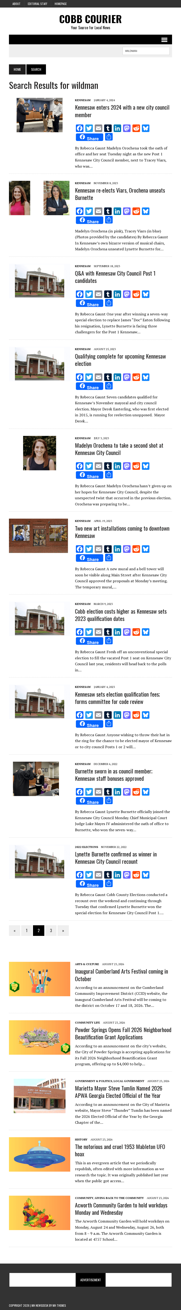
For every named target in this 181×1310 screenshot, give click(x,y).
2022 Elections (86, 847)
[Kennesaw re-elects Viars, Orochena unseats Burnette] (39, 212)
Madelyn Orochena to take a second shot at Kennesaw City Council (119, 449)
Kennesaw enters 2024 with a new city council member (122, 111)
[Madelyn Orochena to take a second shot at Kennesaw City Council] (39, 467)
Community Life (87, 1022)
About (16, 4)
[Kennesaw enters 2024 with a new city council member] (39, 129)
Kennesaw (83, 100)
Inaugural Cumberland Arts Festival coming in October (121, 975)
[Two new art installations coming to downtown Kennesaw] (39, 550)
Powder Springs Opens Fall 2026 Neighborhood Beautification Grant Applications (123, 1033)
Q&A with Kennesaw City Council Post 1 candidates (115, 277)
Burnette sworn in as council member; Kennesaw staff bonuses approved (113, 774)
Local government (129, 1081)
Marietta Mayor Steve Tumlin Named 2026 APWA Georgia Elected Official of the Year (118, 1091)
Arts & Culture (87, 964)
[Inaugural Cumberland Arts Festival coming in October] (39, 993)
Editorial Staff (37, 4)
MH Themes (59, 1305)
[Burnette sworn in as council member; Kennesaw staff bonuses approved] (39, 792)
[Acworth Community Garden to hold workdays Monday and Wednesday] (39, 1226)
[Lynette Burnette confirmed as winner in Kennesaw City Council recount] (39, 875)
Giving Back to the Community (119, 1198)
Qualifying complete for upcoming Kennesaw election (120, 360)
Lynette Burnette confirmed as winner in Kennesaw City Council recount (116, 857)
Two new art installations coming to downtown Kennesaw (122, 532)
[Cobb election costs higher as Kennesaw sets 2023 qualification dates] (39, 633)
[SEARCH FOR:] (146, 50)
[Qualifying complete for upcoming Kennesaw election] (39, 377)
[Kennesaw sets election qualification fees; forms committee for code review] (39, 716)
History (81, 1139)
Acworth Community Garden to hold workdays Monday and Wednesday (121, 1208)
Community (84, 1198)
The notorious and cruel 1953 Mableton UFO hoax (120, 1150)
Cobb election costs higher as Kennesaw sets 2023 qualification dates (121, 615)
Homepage (61, 4)
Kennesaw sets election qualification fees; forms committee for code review (117, 698)
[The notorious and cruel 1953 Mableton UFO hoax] (39, 1168)
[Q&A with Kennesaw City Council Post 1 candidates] (39, 295)
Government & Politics (93, 1081)
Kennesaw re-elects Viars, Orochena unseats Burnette (120, 194)
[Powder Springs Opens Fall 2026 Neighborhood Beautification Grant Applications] (39, 1051)
